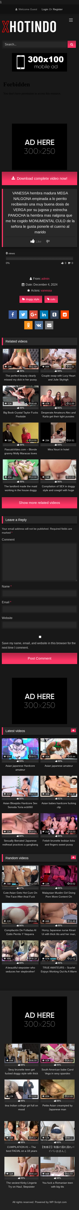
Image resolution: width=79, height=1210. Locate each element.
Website (7, 618)
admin (45, 278)
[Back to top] (68, 1200)
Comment (8, 539)
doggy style (32, 299)
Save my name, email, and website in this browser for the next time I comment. (39, 645)
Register (58, 9)
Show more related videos (39, 503)
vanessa (46, 290)
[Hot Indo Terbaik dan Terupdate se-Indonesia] (32, 27)
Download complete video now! (41, 178)
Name (7, 586)
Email (6, 602)
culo (52, 299)
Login (45, 9)
